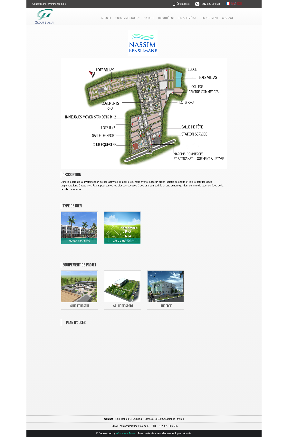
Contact (227, 18)
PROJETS (148, 18)
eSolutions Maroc (126, 433)
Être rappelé (183, 4)
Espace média (187, 18)
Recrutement (209, 18)
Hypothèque (166, 18)
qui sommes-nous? (127, 18)
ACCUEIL (106, 18)
